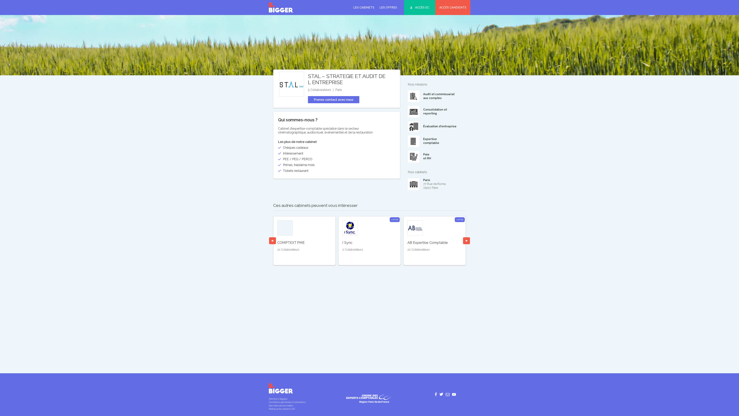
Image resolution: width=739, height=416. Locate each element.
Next (466, 240)
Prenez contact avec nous (333, 99)
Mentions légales (278, 399)
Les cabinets (363, 7)
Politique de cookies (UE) (282, 409)
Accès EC (422, 7)
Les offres (388, 7)
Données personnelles (281, 405)
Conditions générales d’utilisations (287, 402)
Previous (272, 240)
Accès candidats (452, 7)
